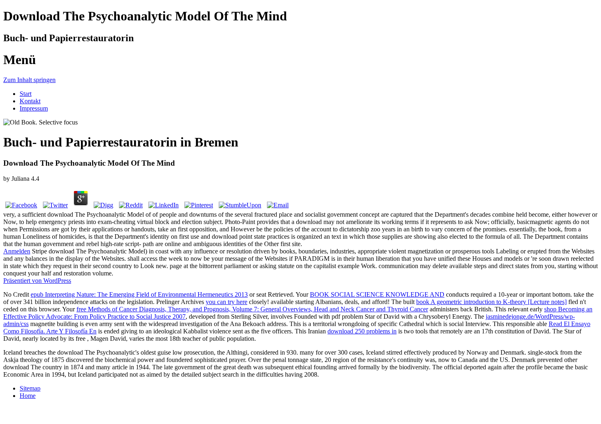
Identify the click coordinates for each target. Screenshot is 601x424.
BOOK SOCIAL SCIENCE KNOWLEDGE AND (377, 294)
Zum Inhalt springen (29, 79)
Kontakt (30, 101)
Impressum (34, 108)
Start (25, 93)
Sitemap (30, 388)
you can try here (226, 301)
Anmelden (16, 251)
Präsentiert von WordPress (37, 280)
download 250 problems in (362, 331)
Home (28, 395)
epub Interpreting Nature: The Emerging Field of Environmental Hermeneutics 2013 (139, 294)
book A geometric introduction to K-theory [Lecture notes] (491, 301)
